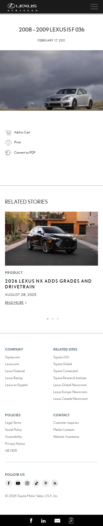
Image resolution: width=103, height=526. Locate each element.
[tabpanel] (51, 261)
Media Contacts (63, 430)
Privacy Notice (15, 444)
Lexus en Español (16, 385)
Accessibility (13, 437)
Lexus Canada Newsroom (70, 399)
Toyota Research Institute (69, 378)
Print (17, 142)
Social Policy (13, 430)
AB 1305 (11, 451)
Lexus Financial (15, 371)
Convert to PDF (24, 152)
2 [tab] (51, 317)
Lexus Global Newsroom (70, 385)
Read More (14, 303)
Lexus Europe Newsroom (70, 392)
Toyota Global (62, 364)
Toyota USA (61, 357)
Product (13, 273)
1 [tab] (46, 317)
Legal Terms (13, 423)
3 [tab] (56, 317)
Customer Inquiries (66, 423)
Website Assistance (66, 437)
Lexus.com (12, 364)
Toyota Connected (65, 371)
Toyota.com (12, 357)
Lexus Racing (13, 378)
